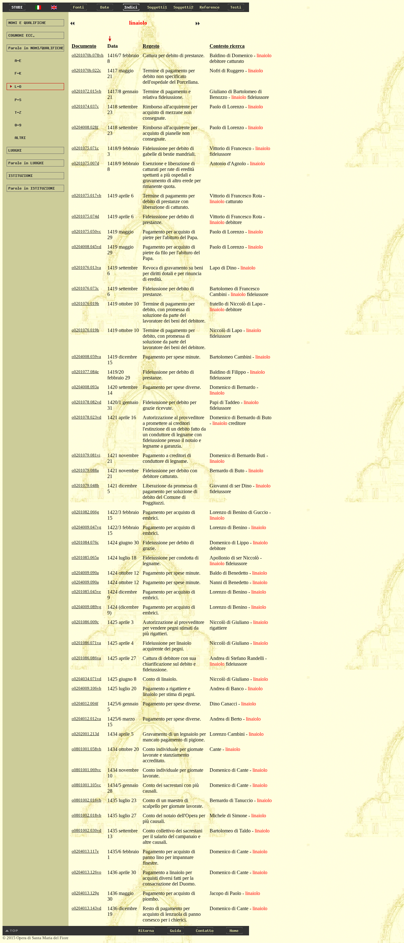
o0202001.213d (85, 733)
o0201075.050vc (86, 231)
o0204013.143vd (86, 908)
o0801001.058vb (86, 749)
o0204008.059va (86, 356)
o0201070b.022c (86, 70)
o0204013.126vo (86, 872)
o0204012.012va (86, 718)
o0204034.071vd (86, 678)
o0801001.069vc (86, 769)
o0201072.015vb (86, 91)
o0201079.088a (85, 470)
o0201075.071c (85, 148)
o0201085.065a (85, 557)
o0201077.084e (85, 371)
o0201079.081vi (86, 455)
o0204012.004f (85, 703)
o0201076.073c (85, 288)
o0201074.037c (85, 106)
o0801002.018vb (86, 815)
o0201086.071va (86, 642)
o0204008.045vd (86, 246)
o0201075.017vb (86, 195)
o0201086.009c (85, 622)
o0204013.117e (85, 851)
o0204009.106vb (86, 688)
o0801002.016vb (86, 800)
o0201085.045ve (86, 591)
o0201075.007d (85, 163)
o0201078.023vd (86, 417)
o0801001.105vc (86, 785)
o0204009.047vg (86, 527)
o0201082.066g (85, 512)
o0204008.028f (85, 127)
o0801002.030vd (86, 830)
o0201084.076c (85, 542)
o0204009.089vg (86, 606)
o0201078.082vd (86, 402)
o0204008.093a (85, 386)
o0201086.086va (86, 658)
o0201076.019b (85, 303)
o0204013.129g (85, 893)
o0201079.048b (85, 485)
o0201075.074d (85, 216)
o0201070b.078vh (88, 55)
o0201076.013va (86, 267)
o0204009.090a (85, 572)
